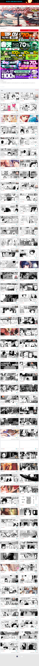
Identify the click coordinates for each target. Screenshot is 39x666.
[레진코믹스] (1, 4)
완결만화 (11, 6)
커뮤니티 (36, 6)
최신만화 (3, 6)
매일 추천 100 (17, 6)
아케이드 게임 (31, 6)
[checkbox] (10, 30)
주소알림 (26, 6)
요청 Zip (22, 6)
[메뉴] (38, 4)
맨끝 (22, 656)
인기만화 (7, 6)
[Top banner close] (38, 1)
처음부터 (29, 30)
